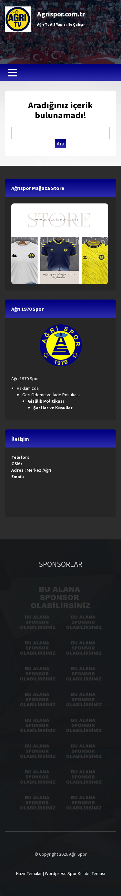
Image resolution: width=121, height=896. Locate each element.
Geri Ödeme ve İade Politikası (51, 395)
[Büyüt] (73, 333)
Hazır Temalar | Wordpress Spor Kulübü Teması (60, 873)
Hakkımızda (28, 388)
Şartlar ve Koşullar (53, 407)
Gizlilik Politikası (46, 401)
